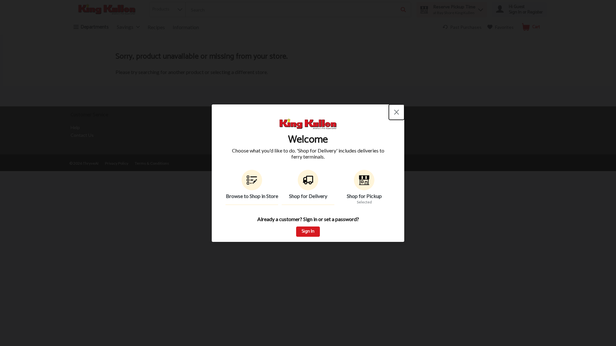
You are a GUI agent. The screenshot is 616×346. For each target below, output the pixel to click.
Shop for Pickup (364, 196)
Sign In (308, 231)
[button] (252, 187)
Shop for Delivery (308, 196)
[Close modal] (396, 112)
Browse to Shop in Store (252, 196)
